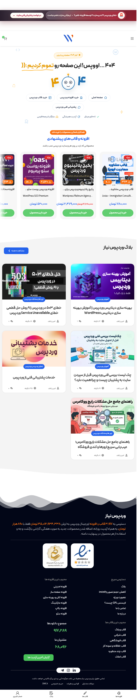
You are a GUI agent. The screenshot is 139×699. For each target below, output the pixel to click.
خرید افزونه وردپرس (69, 97)
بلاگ (123, 586)
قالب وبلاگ (120, 630)
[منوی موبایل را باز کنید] (132, 38)
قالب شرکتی (120, 635)
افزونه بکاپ (61, 608)
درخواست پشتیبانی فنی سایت (28, 15)
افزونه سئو (61, 614)
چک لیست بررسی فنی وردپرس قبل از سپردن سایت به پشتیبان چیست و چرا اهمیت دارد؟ (102, 378)
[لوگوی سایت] (68, 38)
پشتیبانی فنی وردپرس (66, 107)
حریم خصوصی (57, 683)
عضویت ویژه (119, 597)
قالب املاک (120, 657)
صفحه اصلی (97, 97)
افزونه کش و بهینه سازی (55, 597)
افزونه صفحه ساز (58, 592)
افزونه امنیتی (60, 586)
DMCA (45, 683)
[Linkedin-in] (74, 670)
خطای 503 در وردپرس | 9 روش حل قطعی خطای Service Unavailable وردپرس (33, 310)
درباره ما (121, 614)
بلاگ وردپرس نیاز (118, 247)
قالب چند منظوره (117, 651)
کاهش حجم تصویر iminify (112, 592)
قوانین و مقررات (73, 683)
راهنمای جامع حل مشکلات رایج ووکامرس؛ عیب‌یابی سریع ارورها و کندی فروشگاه (102, 445)
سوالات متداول (88, 683)
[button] (68, 83)
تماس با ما (121, 608)
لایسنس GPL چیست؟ (115, 603)
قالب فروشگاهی (118, 640)
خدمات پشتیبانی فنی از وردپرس (34, 377)
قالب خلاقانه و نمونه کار (114, 646)
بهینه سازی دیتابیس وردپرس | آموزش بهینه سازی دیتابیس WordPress (102, 310)
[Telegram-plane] (62, 670)
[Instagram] (68, 670)
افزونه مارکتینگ (59, 603)
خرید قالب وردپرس (38, 97)
